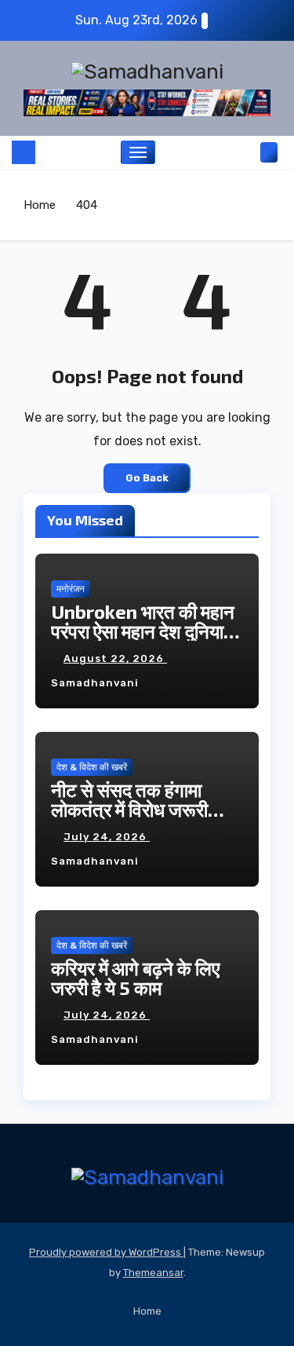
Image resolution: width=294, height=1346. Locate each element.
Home (40, 205)
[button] (245, 151)
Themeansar (153, 1272)
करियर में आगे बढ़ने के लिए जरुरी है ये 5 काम (135, 977)
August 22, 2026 (115, 658)
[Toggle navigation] (138, 152)
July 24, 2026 (107, 837)
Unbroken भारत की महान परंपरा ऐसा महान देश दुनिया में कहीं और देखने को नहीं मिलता (146, 631)
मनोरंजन (70, 588)
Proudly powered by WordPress (106, 1252)
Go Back (147, 478)
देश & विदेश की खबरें (91, 767)
